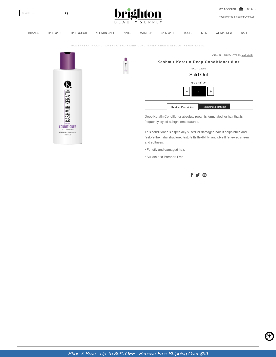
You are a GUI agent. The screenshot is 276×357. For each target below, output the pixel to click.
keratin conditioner (98, 45)
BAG (248, 9)
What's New (224, 33)
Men (204, 33)
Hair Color (79, 33)
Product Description (182, 107)
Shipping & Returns (214, 107)
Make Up (146, 33)
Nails (127, 33)
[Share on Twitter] (197, 175)
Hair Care (55, 33)
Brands (33, 33)
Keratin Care (105, 33)
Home (75, 45)
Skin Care (168, 33)
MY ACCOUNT (227, 9)
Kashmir (247, 55)
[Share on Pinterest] (204, 175)
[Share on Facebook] (192, 175)
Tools (188, 33)
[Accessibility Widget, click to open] (269, 336)
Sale (244, 33)
